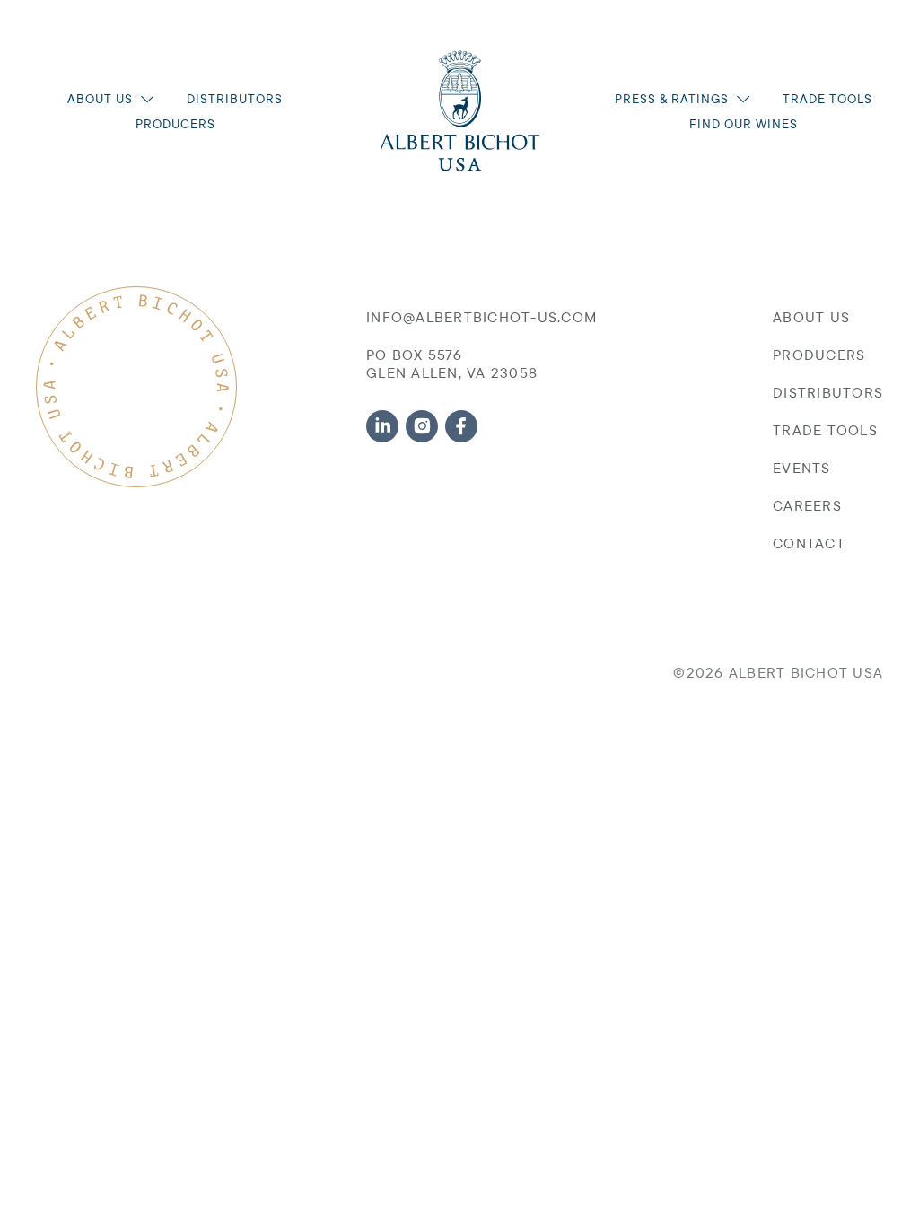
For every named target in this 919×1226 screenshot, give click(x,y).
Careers (807, 505)
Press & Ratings (672, 99)
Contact (809, 543)
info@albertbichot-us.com (481, 317)
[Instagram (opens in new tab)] (422, 426)
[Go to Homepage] (460, 110)
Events (802, 468)
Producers (175, 124)
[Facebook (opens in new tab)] (461, 426)
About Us (100, 99)
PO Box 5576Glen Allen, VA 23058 (452, 363)
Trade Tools (827, 99)
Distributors (235, 99)
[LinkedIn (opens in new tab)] (382, 426)
